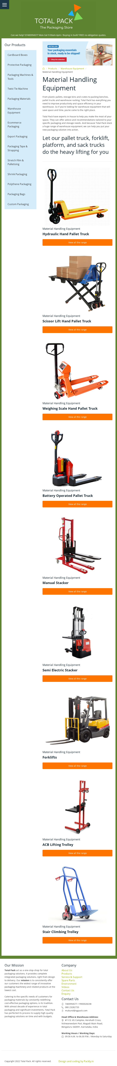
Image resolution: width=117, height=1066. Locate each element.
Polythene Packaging (19, 184)
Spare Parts (68, 980)
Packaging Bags (16, 194)
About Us (67, 970)
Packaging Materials (19, 98)
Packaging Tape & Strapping (18, 148)
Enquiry (66, 993)
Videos (65, 987)
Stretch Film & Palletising (16, 162)
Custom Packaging (18, 204)
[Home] (58, 16)
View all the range (77, 242)
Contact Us (68, 990)
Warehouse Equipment (14, 110)
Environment (69, 983)
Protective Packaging (20, 64)
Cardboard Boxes (18, 55)
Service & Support (72, 977)
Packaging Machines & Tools (20, 76)
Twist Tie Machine (18, 88)
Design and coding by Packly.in (76, 1061)
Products (52, 68)
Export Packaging (17, 136)
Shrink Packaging (17, 174)
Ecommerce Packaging (14, 124)
